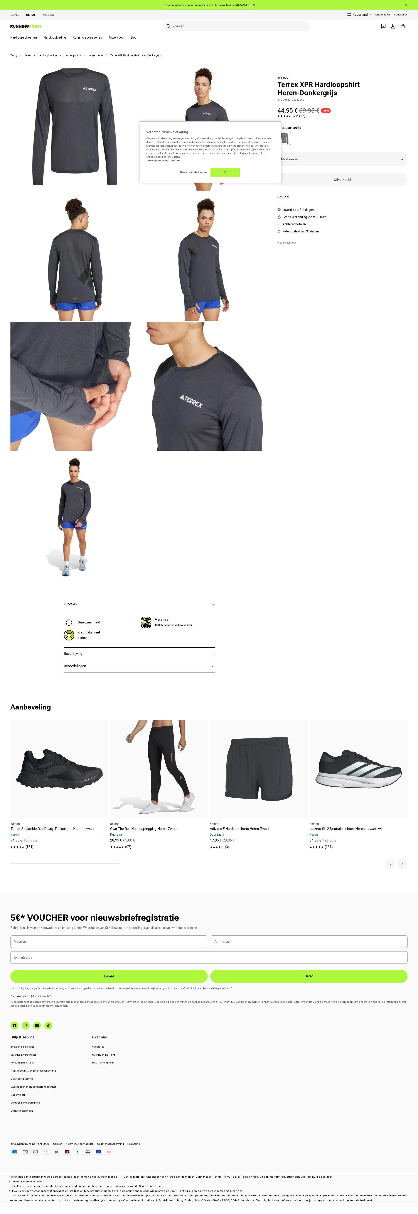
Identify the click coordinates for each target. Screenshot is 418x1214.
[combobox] (237, 26)
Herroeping (133, 1143)
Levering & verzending (23, 1054)
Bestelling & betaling (22, 1046)
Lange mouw (95, 55)
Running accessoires (87, 37)
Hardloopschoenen (23, 37)
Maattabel (283, 196)
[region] (210, 152)
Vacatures (98, 1046)
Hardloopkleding (55, 37)
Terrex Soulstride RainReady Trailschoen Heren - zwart (52, 829)
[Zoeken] (169, 26)
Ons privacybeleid (20, 996)
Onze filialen (382, 14)
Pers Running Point (103, 1062)
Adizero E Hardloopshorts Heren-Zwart (239, 829)
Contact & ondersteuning (25, 1102)
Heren (30, 14)
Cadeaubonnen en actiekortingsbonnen (33, 1086)
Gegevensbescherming (110, 1143)
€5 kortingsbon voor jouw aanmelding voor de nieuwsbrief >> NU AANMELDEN (209, 5)
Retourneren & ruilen (22, 1062)
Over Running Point (103, 1054)
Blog (134, 37)
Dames (14, 14)
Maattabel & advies (21, 1078)
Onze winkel (17, 1094)
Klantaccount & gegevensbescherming (33, 1070)
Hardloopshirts (72, 55)
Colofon (57, 1143)
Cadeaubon (401, 14)
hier (243, 153)
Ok (225, 172)
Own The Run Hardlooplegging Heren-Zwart (143, 829)
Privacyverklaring (157, 160)
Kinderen (48, 14)
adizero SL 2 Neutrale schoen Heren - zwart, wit (346, 829)
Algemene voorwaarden (80, 1143)
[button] (390, 863)
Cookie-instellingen (21, 1110)
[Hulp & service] (383, 26)
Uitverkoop (116, 37)
